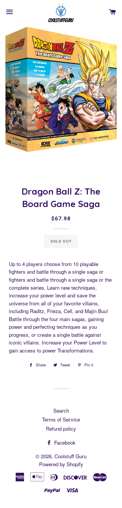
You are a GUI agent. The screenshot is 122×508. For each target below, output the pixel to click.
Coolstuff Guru (70, 456)
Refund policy (61, 428)
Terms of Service (61, 419)
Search (61, 410)
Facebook (64, 442)
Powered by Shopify (61, 464)
